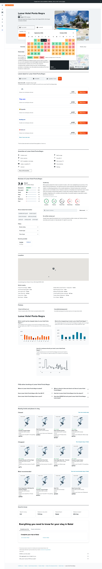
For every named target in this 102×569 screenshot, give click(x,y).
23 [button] (38, 50)
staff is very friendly (32, 216)
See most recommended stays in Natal (80, 471)
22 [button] (35, 50)
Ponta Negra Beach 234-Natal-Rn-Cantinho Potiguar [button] (26, 489)
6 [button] (28, 43)
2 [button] (38, 40)
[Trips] (2, 26)
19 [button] (48, 47)
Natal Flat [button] (56, 488)
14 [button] (32, 47)
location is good (32, 213)
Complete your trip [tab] (24, 529)
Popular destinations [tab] (35, 529)
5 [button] (48, 40)
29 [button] (35, 53)
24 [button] (42, 50)
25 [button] (45, 50)
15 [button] (35, 47)
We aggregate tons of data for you (27, 556)
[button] (100, 1)
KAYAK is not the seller (24, 553)
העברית (63, 1)
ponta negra (35, 219)
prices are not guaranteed (45, 549)
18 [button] (45, 47)
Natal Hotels (61, 565)
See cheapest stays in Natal (82, 441)
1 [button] (35, 40)
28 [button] (32, 53)
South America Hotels (33, 565)
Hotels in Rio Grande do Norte (51, 565)
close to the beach (22, 216)
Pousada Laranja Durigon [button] (24, 430)
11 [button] (45, 43)
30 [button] (38, 53)
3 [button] (73, 40)
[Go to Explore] (2, 19)
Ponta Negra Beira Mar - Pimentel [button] (61, 460)
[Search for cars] (2, 15)
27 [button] (28, 53)
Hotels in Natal (46, 537)
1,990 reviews (27, 17)
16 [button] (38, 47)
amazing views (28, 219)
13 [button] (28, 47)
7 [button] (63, 43)
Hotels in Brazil (41, 565)
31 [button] (73, 53)
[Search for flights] (2, 9)
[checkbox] (25, 243)
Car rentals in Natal (25, 537)
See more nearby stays (83, 412)
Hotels (26, 565)
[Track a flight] (2, 22)
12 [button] (48, 43)
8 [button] (35, 43)
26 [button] (48, 50)
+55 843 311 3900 (22, 20)
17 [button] (42, 47)
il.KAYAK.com (20, 565)
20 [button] (28, 50)
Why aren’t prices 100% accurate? (27, 558)
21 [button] (32, 50)
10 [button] (42, 43)
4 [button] (45, 40)
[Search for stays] (2, 12)
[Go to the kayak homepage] (9, 5)
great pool (21, 219)
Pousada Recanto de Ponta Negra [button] (26, 460)
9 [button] (38, 43)
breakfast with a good (23, 213)
